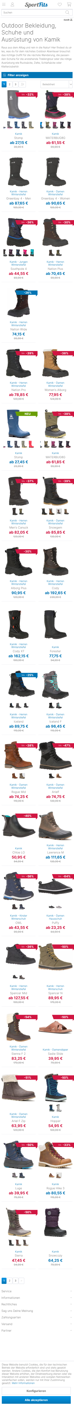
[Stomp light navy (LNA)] (17, 125)
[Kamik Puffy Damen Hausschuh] (55, 886)
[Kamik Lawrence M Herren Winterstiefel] (55, 825)
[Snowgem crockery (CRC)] (59, 511)
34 (3, 905)
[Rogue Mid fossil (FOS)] (22, 776)
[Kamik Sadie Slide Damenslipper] (55, 1027)
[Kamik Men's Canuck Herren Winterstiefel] (18, 491)
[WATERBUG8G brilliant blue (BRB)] (41, 125)
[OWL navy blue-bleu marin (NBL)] (22, 906)
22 (5, 91)
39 (40, 682)
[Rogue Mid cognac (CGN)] (14, 776)
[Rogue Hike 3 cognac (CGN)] (51, 1175)
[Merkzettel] (60, 4)
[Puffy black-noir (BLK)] (51, 906)
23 (5, 96)
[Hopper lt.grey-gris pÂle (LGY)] (59, 1108)
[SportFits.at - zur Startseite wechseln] (36, 5)
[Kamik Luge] (18, 1154)
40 (40, 174)
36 (42, 112)
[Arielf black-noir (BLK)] (51, 776)
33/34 (42, 96)
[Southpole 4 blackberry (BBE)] (11, 252)
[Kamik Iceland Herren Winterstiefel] (18, 685)
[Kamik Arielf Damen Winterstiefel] (55, 755)
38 (40, 163)
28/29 (42, 426)
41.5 (3, 747)
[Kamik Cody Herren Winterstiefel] (55, 561)
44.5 (4, 990)
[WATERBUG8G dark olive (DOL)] (48, 125)
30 (5, 133)
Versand (6, 1324)
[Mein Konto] (13, 4)
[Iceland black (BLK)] (11, 705)
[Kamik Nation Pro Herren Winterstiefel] (18, 363)
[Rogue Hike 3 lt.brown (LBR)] (59, 1175)
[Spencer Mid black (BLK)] (14, 977)
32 (42, 91)
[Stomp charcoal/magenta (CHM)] (10, 125)
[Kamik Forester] (55, 624)
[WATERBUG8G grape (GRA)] (55, 125)
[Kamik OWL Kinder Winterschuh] (18, 886)
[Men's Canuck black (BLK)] (14, 511)
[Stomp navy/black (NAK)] (24, 125)
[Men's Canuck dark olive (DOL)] (22, 511)
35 (41, 107)
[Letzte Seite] (22, 84)
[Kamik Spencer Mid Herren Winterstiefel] (18, 956)
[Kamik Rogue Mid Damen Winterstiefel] (18, 755)
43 (3, 174)
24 (5, 101)
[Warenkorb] (69, 4)
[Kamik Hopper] (55, 1087)
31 (3, 889)
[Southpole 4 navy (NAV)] (18, 252)
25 (5, 107)
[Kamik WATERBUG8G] (55, 104)
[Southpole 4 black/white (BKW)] (4, 252)
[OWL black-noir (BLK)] (14, 906)
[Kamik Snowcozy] (55, 1222)
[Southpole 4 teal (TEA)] (33, 252)
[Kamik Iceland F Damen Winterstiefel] (55, 685)
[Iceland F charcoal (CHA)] (59, 705)
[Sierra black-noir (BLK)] (11, 1242)
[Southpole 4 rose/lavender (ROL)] (25, 252)
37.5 (3, 1074)
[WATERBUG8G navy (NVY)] (62, 125)
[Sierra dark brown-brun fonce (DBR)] (18, 1242)
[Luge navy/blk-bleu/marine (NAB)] (22, 1175)
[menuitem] (60, 4)
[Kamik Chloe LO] (18, 825)
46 (3, 509)
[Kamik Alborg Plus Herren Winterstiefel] (18, 561)
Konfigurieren (36, 1391)
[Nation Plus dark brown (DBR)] (51, 252)
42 (3, 169)
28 (3, 1141)
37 (41, 117)
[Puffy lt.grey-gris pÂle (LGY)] (59, 906)
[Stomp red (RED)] (31, 444)
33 (3, 900)
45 (3, 185)
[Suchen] (67, 12)
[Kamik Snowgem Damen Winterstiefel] (55, 491)
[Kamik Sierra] (18, 1222)
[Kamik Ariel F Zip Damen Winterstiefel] (18, 1087)
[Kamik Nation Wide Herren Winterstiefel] (18, 302)
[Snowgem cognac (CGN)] (51, 511)
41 (3, 164)
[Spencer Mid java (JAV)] (22, 977)
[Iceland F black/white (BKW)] (51, 705)
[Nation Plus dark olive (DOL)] (59, 252)
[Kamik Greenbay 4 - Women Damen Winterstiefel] (55, 171)
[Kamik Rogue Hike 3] (55, 1154)
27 (5, 117)
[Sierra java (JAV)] (25, 1242)
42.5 (4, 969)
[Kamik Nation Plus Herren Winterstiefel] (55, 232)
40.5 (4, 948)
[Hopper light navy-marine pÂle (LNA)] (51, 1108)
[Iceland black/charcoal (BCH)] (18, 705)
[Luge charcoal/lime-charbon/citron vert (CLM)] (14, 1175)
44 (3, 179)
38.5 (41, 747)
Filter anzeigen (18, 75)
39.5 (41, 758)
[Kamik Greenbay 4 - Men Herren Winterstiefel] (18, 171)
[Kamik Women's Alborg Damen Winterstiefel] (55, 363)
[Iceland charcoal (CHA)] (25, 705)
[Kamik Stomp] (18, 104)
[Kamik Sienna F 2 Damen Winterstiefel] (18, 1027)
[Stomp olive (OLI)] (31, 125)
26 (5, 112)
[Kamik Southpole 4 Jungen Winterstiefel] (18, 232)
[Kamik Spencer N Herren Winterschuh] (55, 956)
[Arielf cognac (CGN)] (59, 776)
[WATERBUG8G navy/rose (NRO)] (69, 125)
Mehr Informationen (23, 1383)
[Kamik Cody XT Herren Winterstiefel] (18, 624)
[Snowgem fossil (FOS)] (66, 511)
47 (3, 196)
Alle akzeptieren (36, 1400)
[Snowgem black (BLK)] (44, 511)
